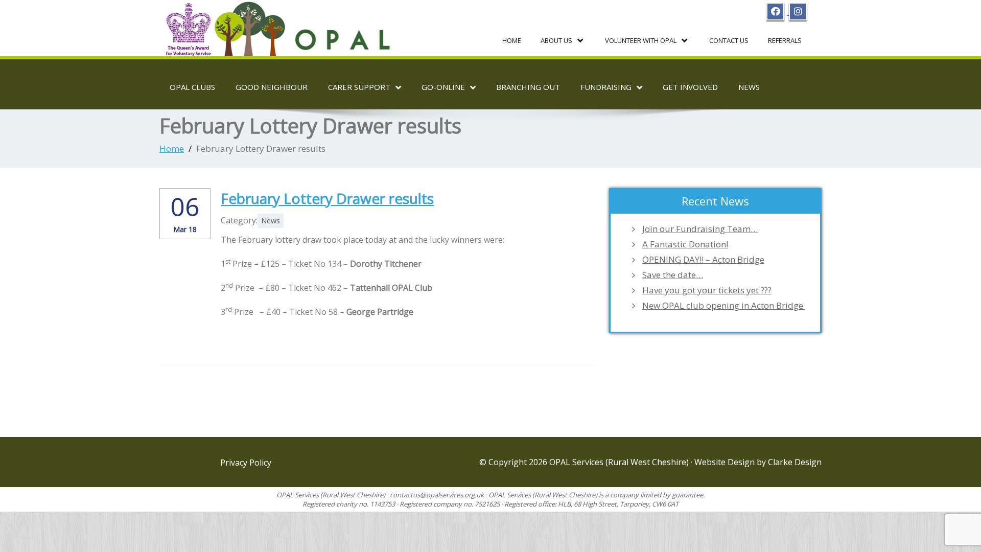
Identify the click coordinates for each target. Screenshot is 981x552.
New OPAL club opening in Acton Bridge (723, 306)
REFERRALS (785, 40)
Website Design (725, 462)
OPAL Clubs (192, 87)
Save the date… (672, 275)
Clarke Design (795, 462)
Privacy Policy (245, 462)
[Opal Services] (280, 25)
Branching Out (528, 87)
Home (511, 40)
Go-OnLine (443, 87)
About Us (556, 40)
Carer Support (359, 87)
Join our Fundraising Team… (700, 229)
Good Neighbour (272, 87)
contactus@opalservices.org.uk (437, 494)
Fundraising (606, 87)
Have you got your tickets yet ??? (707, 290)
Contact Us (729, 40)
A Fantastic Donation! (685, 244)
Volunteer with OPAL (640, 40)
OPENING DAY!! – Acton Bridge (703, 260)
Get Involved (690, 87)
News (749, 87)
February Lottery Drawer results (327, 198)
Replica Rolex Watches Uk (269, 325)
